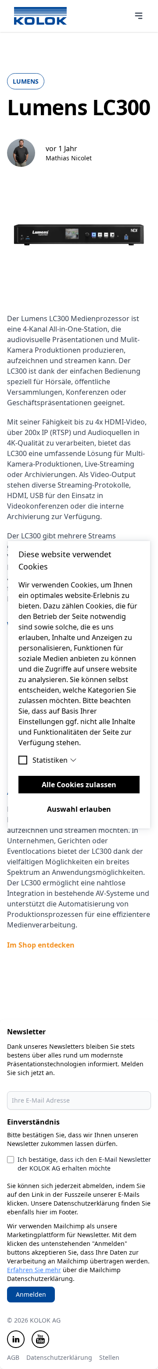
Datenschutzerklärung (59, 1357)
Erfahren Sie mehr (34, 1270)
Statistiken (50, 760)
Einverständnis (33, 1122)
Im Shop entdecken (41, 945)
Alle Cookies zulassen (79, 784)
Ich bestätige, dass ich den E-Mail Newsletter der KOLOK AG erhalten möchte (84, 1163)
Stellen (109, 1357)
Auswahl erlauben (79, 809)
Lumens (26, 81)
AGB (13, 1357)
